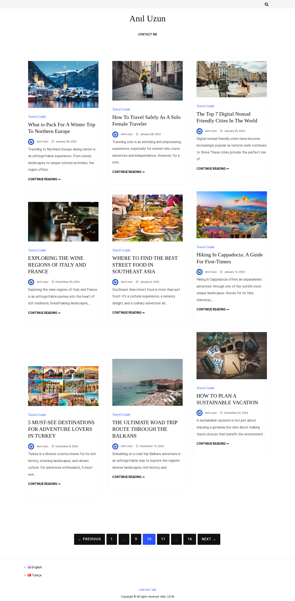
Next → (209, 539)
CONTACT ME (147, 34)
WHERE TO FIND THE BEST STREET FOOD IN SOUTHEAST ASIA (145, 264)
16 (190, 539)
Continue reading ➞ (44, 179)
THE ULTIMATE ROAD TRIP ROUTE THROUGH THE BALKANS (145, 429)
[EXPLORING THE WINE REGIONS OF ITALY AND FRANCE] (63, 240)
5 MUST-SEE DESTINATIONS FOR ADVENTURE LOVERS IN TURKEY (61, 429)
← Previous (89, 539)
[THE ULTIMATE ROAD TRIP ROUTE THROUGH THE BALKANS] (147, 405)
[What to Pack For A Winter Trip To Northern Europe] (63, 107)
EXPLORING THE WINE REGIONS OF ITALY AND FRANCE (57, 264)
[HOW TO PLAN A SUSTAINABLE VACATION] (232, 378)
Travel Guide (37, 116)
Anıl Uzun (42, 141)
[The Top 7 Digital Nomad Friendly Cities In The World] (232, 96)
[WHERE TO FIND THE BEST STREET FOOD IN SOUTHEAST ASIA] (147, 240)
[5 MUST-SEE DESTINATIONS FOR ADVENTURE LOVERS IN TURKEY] (63, 405)
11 (163, 539)
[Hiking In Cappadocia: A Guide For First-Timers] (232, 237)
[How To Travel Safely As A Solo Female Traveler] (147, 99)
